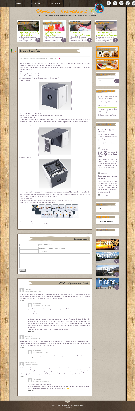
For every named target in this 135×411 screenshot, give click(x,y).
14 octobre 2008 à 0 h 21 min (32, 338)
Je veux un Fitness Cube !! (31, 50)
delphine (27, 336)
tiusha (27, 289)
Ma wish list (44, 58)
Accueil (18, 3)
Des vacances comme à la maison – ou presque (107, 177)
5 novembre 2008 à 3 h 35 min (32, 364)
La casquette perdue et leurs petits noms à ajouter (107, 110)
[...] (101, 145)
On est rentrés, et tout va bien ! (107, 101)
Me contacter (54, 3)
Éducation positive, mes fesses (107, 115)
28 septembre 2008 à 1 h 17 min (41, 305)
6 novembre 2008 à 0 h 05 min (41, 381)
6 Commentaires (53, 58)
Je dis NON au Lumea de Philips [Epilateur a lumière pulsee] (107, 154)
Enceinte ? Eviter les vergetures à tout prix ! (107, 130)
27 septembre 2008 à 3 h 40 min (33, 291)
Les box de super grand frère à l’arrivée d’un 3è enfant (107, 97)
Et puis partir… (102, 105)
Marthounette (29, 362)
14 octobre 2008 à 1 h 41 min (40, 352)
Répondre (22, 300)
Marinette (36, 303)
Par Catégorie (36, 3)
